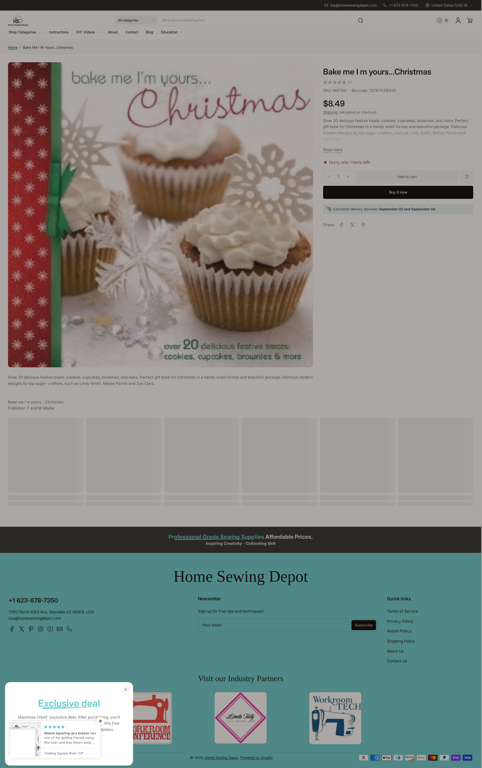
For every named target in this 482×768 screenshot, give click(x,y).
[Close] (125, 689)
